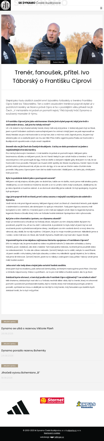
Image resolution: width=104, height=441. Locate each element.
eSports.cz (71, 430)
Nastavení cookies (52, 433)
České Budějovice (39, 3)
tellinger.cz (59, 437)
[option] (18, 407)
